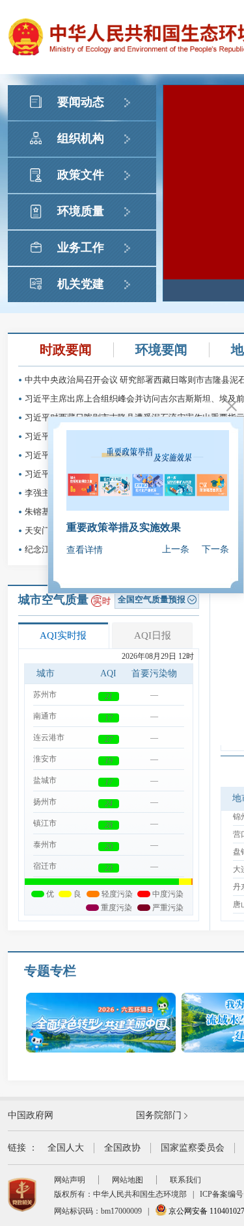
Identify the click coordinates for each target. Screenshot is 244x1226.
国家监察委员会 (192, 1148)
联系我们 (185, 1179)
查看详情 (84, 550)
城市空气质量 (53, 599)
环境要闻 (161, 349)
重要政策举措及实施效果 (123, 527)
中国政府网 (30, 1115)
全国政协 (122, 1148)
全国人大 (65, 1148)
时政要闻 (66, 349)
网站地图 (127, 1179)
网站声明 (69, 1179)
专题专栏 (50, 971)
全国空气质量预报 (151, 599)
